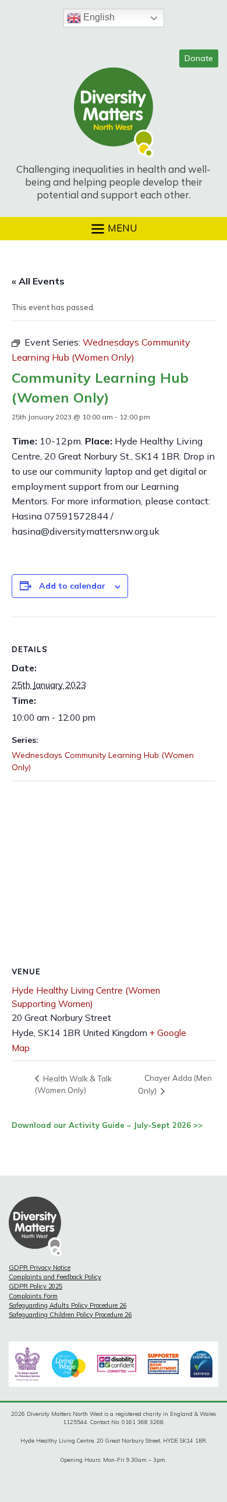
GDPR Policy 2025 (35, 1286)
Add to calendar (72, 586)
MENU (121, 227)
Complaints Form (33, 1296)
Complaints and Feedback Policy (55, 1277)
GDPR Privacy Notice (39, 1267)
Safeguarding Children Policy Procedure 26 (70, 1315)
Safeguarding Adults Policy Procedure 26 (67, 1305)
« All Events (38, 281)
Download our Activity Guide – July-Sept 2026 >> (107, 1125)
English (98, 17)
